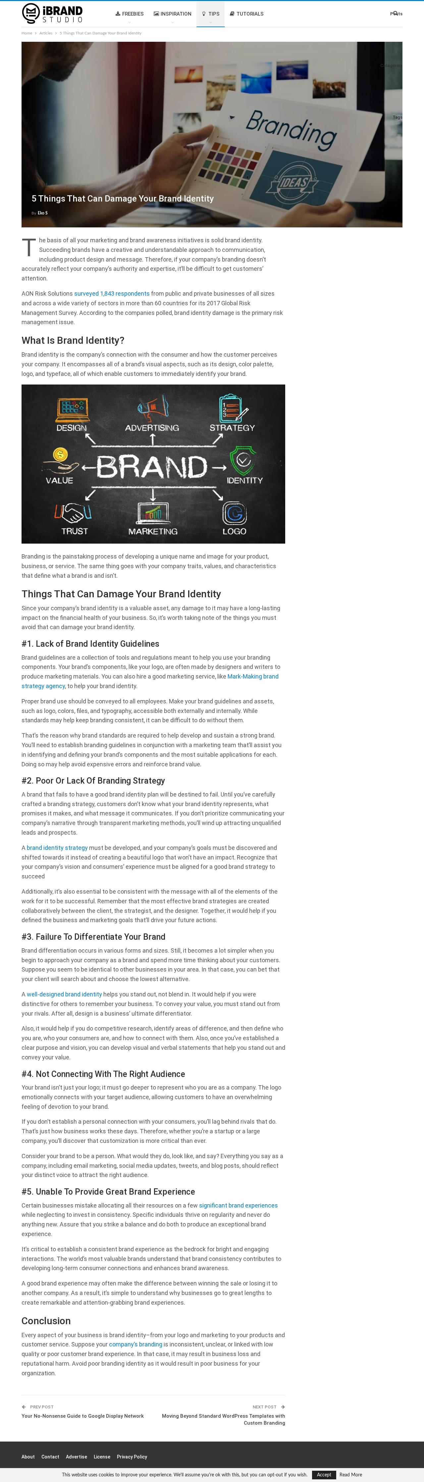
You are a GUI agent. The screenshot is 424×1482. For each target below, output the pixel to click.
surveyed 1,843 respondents (112, 293)
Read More (351, 1475)
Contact (50, 1456)
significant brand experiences (238, 1205)
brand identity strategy (57, 847)
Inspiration (176, 14)
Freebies (133, 14)
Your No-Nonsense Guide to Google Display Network (83, 1416)
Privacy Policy (132, 1456)
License (102, 1456)
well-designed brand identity (64, 994)
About (28, 1456)
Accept (324, 1475)
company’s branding (135, 1344)
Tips (214, 14)
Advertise (76, 1456)
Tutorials (250, 14)
